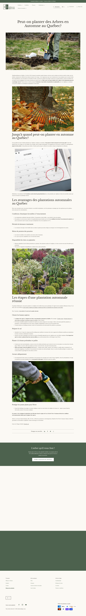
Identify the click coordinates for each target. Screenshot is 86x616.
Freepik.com (26, 424)
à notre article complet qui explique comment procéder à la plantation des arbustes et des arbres (43, 307)
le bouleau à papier (29, 320)
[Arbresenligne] (9, 6)
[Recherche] (54, 7)
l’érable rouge (60, 318)
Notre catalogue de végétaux (43, 459)
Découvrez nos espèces (19, 559)
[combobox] (57, 7)
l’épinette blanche (67, 318)
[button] (53, 431)
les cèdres (35, 320)
